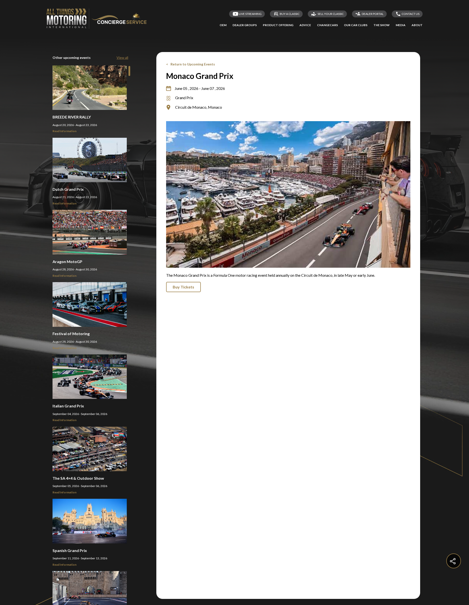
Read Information (64, 131)
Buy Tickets (183, 287)
